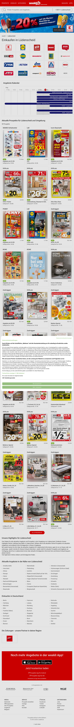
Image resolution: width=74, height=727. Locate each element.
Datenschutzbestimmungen (64, 338)
